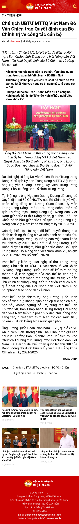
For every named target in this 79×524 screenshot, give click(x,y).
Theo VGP (15, 41)
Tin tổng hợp (12, 15)
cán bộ (53, 373)
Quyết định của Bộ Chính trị (29, 373)
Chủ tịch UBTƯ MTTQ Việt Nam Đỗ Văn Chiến (41, 367)
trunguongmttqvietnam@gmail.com (43, 515)
